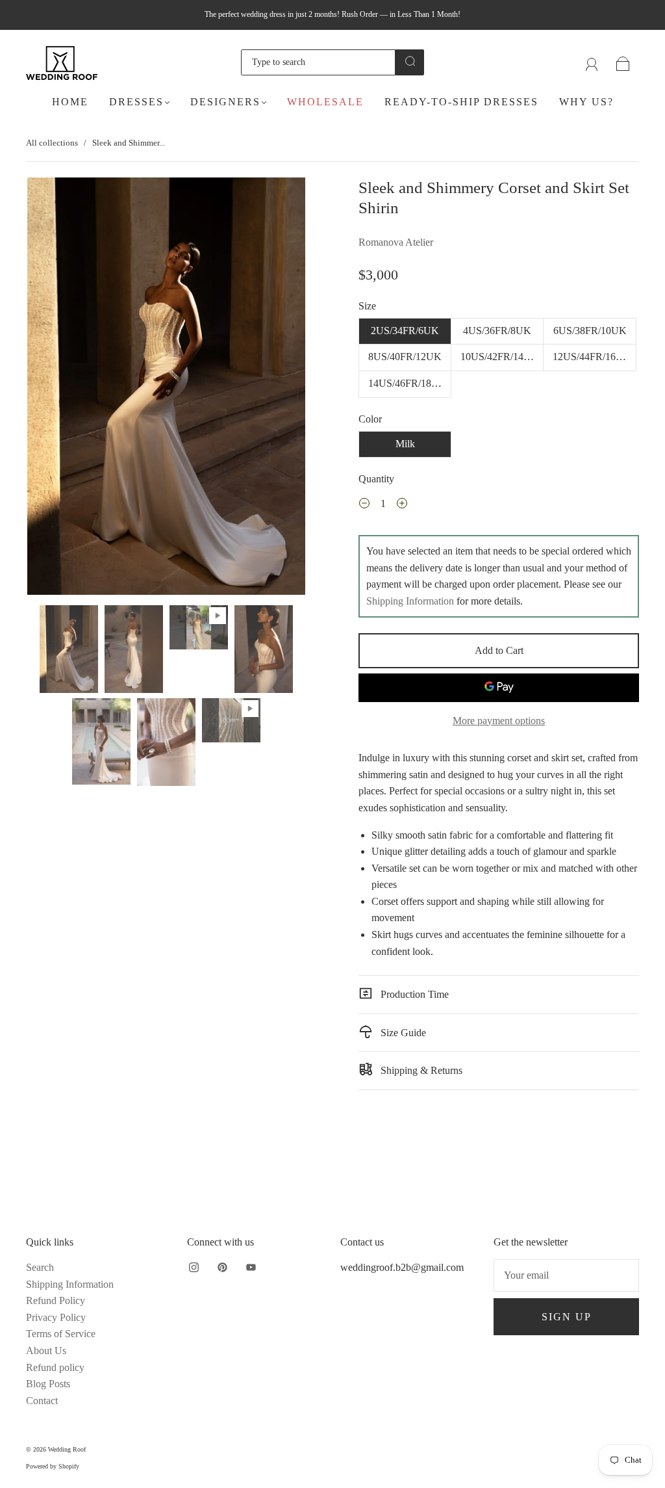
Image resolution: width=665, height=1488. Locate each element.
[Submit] (409, 61)
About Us (46, 1350)
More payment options (499, 720)
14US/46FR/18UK (407, 383)
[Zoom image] (166, 388)
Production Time (413, 994)
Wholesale (325, 101)
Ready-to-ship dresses (461, 101)
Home (70, 101)
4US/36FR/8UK (497, 330)
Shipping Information (410, 601)
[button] (55, 388)
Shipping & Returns (420, 1070)
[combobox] (318, 62)
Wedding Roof (67, 1449)
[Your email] (566, 1275)
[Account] (592, 62)
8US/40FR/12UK (405, 356)
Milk (405, 443)
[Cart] (623, 62)
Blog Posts (48, 1383)
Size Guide (402, 1032)
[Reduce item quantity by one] (364, 505)
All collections (52, 143)
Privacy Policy (56, 1317)
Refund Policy (55, 1300)
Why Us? (586, 101)
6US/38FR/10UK (590, 330)
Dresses (136, 101)
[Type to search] (318, 62)
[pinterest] (222, 1267)
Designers (225, 101)
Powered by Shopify (52, 1466)
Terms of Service (60, 1333)
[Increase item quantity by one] (402, 505)
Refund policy (55, 1367)
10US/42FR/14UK (499, 356)
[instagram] (193, 1267)
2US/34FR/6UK (405, 330)
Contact (42, 1400)
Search (40, 1267)
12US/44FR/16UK (592, 356)
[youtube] (250, 1267)
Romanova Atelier (395, 242)
